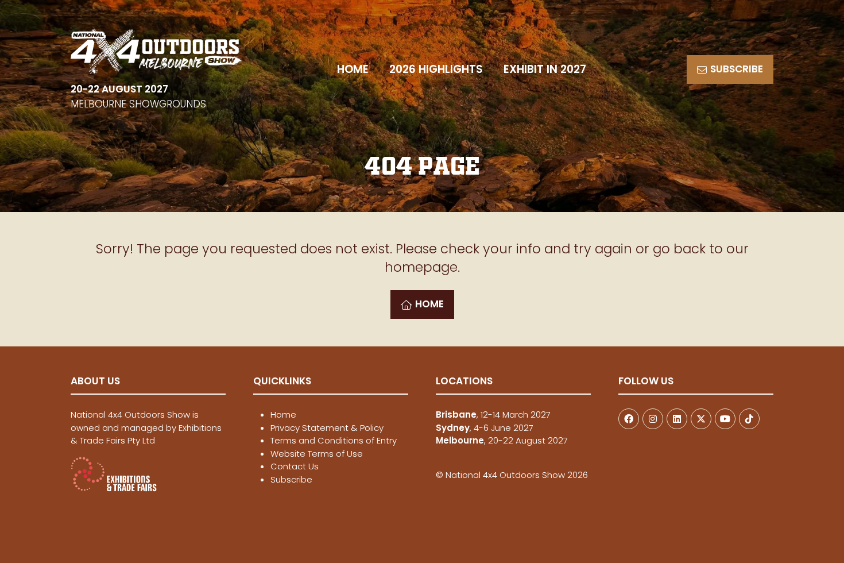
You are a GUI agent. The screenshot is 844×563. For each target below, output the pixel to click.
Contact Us (294, 466)
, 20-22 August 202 (499, 440)
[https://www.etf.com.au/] (114, 489)
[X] (701, 418)
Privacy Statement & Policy (327, 428)
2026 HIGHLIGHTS (436, 69)
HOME (353, 69)
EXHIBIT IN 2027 (545, 69)
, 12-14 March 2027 (493, 414)
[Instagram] (652, 418)
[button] (730, 69)
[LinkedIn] (677, 418)
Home (283, 414)
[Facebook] (628, 418)
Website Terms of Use (316, 454)
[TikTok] (749, 418)
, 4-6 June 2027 (484, 428)
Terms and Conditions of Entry (333, 440)
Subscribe (291, 479)
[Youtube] (725, 418)
